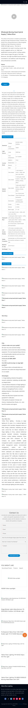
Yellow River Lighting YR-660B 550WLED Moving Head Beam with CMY (13, 678)
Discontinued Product (7, 568)
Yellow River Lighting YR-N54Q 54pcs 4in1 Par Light (12, 655)
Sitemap (20, 704)
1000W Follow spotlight (8, 588)
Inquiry (5, 84)
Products (15, 568)
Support (21, 568)
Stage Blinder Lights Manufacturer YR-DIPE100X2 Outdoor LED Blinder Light (13, 610)
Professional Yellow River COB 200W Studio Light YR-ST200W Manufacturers (13, 633)
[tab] (14, 90)
